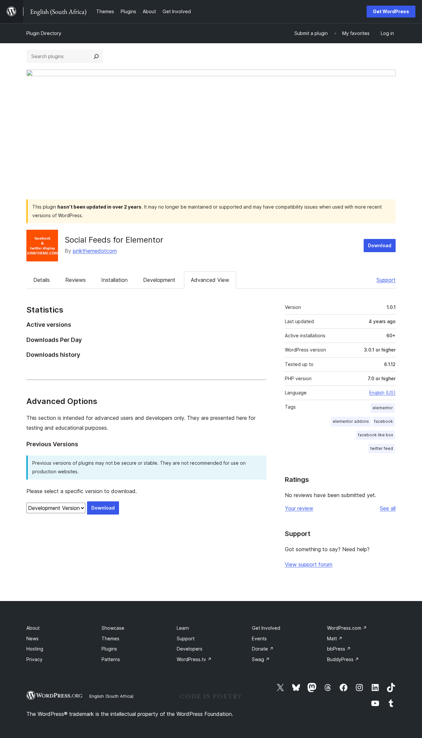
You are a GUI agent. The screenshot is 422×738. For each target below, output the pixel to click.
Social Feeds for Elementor (114, 240)
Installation (114, 280)
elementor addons (351, 421)
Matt (335, 638)
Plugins (109, 649)
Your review (299, 508)
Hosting (34, 649)
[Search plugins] (96, 56)
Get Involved (266, 628)
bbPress (339, 649)
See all (388, 508)
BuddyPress (343, 659)
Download (379, 245)
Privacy (34, 659)
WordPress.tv (194, 659)
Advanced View (210, 280)
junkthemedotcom (95, 251)
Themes (110, 638)
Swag (261, 659)
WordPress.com (347, 628)
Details (41, 280)
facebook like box (375, 434)
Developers (189, 649)
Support (386, 280)
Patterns (111, 659)
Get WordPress (391, 11)
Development (159, 280)
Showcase (113, 628)
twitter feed (381, 448)
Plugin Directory (43, 33)
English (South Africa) (111, 696)
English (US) (382, 392)
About (33, 628)
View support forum (308, 564)
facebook (383, 421)
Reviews (75, 280)
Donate (263, 649)
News (32, 638)
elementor (383, 407)
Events (259, 638)
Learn (183, 628)
